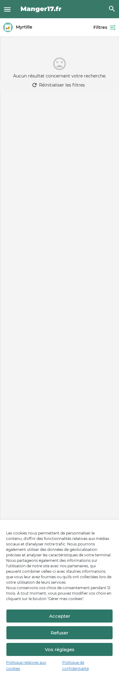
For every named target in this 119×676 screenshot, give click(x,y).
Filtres (100, 27)
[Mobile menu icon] (7, 9)
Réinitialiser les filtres (62, 85)
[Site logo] (42, 9)
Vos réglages (59, 649)
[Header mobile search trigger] (112, 9)
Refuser (59, 633)
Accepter (59, 616)
